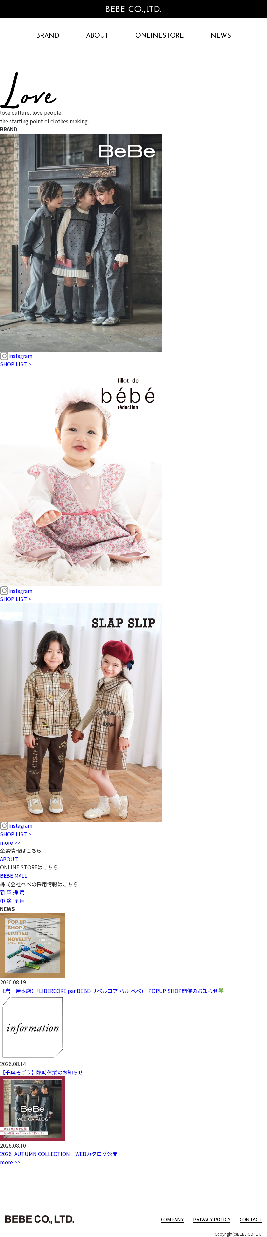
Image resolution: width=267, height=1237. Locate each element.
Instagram (20, 356)
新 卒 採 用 (12, 892)
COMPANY (172, 1219)
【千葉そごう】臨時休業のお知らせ (41, 1072)
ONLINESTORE (159, 36)
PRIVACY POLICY (211, 1219)
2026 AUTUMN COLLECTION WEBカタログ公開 (59, 1154)
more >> (10, 842)
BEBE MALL (13, 875)
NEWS (221, 36)
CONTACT (251, 1219)
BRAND (47, 36)
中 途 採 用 (12, 900)
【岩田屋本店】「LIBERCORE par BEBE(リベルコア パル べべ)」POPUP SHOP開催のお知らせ (109, 990)
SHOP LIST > (15, 364)
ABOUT (97, 36)
